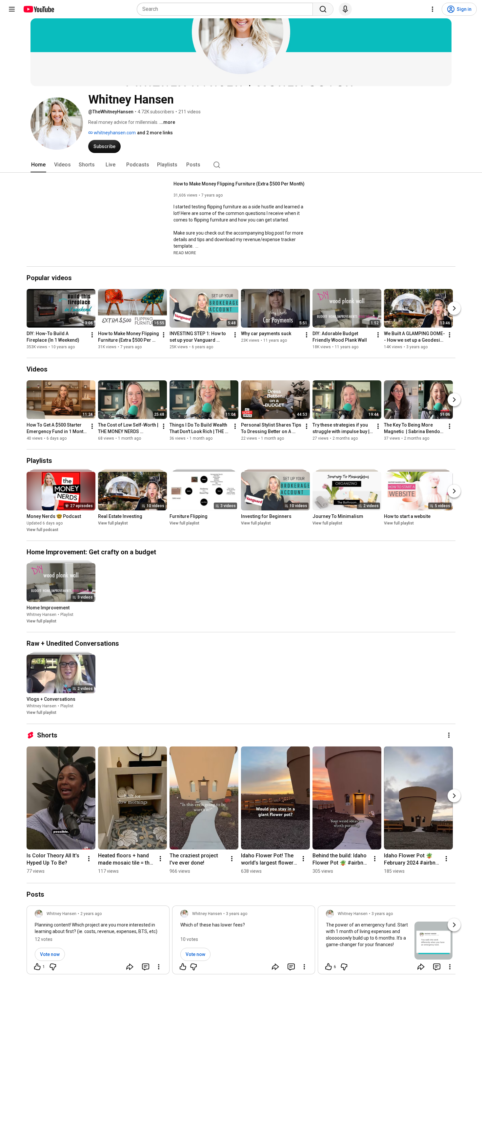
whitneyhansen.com (114, 132)
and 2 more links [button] (155, 132)
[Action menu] (158, 966)
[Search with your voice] (345, 9)
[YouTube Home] (38, 9)
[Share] (129, 966)
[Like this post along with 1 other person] (37, 967)
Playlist (66, 614)
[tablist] (241, 165)
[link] (98, 942)
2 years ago (91, 913)
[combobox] (226, 9)
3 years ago (236, 913)
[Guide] (12, 9)
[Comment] (145, 966)
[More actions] (92, 334)
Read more (184, 253)
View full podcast (42, 529)
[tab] (38, 165)
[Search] (322, 9)
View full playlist (113, 523)
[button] (184, 252)
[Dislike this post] (53, 967)
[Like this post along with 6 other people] (328, 967)
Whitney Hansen (41, 614)
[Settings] (432, 9)
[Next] (454, 308)
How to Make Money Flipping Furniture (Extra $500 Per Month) (239, 183)
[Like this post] (183, 967)
